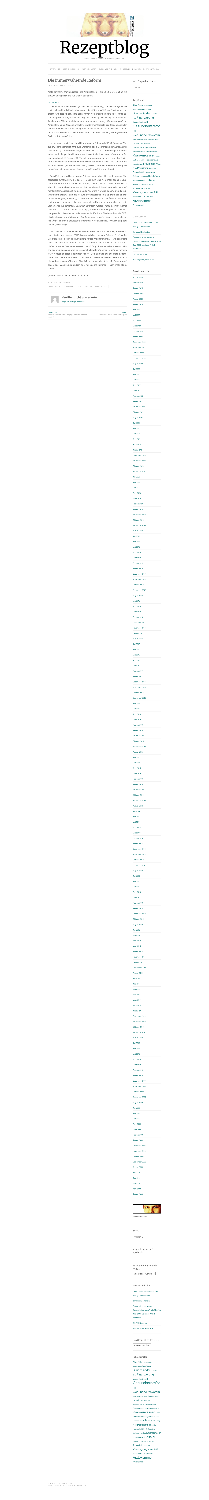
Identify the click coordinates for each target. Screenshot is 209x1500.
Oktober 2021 (138, 412)
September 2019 (139, 525)
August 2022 (138, 363)
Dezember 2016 (139, 681)
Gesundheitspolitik (140, 122)
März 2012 (137, 946)
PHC (135, 168)
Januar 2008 (138, 1194)
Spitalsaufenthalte (140, 176)
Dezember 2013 (139, 849)
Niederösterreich (138, 164)
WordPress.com (79, 1485)
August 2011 (138, 973)
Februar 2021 (138, 444)
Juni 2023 (136, 309)
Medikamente (137, 160)
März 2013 (137, 897)
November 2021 (139, 406)
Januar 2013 (138, 908)
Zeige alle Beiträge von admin (73, 301)
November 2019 (139, 514)
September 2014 (139, 800)
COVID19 (154, 113)
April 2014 (137, 827)
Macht (158, 156)
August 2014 (138, 805)
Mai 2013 (136, 886)
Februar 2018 (138, 617)
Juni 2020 (136, 482)
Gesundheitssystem (146, 135)
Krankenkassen (101, 286)
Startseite (55, 69)
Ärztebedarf (149, 197)
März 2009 (137, 1129)
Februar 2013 (138, 903)
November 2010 (139, 1021)
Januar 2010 (138, 1075)
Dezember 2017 (139, 622)
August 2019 (138, 530)
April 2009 (137, 1124)
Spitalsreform (154, 175)
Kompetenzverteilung (151, 151)
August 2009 (138, 1102)
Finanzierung (145, 117)
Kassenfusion (151, 147)
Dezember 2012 (139, 913)
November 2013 (139, 854)
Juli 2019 (136, 536)
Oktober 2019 (138, 520)
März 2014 (137, 832)
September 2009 (139, 1097)
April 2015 (137, 768)
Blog (67, 282)
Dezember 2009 (139, 1080)
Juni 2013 (136, 881)
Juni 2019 (136, 541)
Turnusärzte (138, 188)
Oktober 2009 (138, 1091)
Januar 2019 (138, 568)
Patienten (150, 163)
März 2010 (137, 1064)
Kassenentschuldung (140, 147)
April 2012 (137, 940)
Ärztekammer (68, 286)
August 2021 (138, 417)
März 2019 (137, 557)
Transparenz (144, 184)
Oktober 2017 (138, 633)
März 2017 (137, 665)
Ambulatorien (54, 286)
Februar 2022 (138, 396)
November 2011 (139, 956)
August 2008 (138, 1167)
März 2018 (137, 611)
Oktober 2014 (138, 795)
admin (70, 85)
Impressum (125, 69)
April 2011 (137, 994)
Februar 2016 (138, 725)
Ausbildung (146, 109)
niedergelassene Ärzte (150, 160)
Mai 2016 (136, 708)
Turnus (151, 184)
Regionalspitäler (139, 172)
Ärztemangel (138, 205)
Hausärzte (138, 143)
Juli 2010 (136, 1043)
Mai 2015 (136, 762)
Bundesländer (141, 113)
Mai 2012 (136, 935)
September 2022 (139, 358)
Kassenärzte (138, 151)
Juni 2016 (136, 703)
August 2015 (138, 751)
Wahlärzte (136, 196)
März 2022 (137, 390)
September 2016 (139, 698)
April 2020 (137, 493)
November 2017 (139, 627)
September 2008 (139, 1161)
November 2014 (139, 789)
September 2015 (139, 746)
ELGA (134, 118)
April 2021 (137, 439)
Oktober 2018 (138, 584)
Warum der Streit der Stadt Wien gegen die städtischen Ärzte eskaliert (67, 314)
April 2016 (137, 714)
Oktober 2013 (138, 859)
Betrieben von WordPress (60, 1483)
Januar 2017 (138, 676)
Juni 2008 (136, 1178)
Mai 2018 (136, 600)
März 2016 (137, 719)
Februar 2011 (138, 1005)
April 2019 (137, 552)
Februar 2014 (138, 838)
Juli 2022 (136, 369)
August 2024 (138, 299)
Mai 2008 (136, 1183)
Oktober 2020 (138, 466)
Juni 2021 (136, 428)
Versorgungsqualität (145, 192)
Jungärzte (146, 143)
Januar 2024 (138, 304)
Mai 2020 (136, 487)
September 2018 (139, 590)
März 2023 (137, 325)
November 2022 (139, 347)
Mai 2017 (136, 654)
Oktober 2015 (138, 741)
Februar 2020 (138, 503)
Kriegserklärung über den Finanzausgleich (113, 313)
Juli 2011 (136, 978)
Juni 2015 (136, 757)
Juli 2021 (136, 423)
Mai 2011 (136, 989)
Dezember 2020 (139, 455)
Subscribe (136, 184)
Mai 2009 (136, 1118)
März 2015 (137, 773)
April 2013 (137, 892)
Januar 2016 (138, 730)
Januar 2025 (138, 288)
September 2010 (139, 1032)
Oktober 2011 (138, 962)
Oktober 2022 (138, 352)
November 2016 (139, 687)
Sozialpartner (150, 172)
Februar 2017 (138, 671)
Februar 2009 (138, 1134)
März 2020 (137, 498)
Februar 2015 (138, 778)
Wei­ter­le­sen (53, 102)
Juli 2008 (136, 1172)
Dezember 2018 (139, 573)
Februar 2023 (138, 331)
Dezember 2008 (139, 1145)
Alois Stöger (138, 105)
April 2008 (137, 1188)
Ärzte (142, 196)
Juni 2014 (136, 816)
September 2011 (139, 967)
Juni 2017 (136, 649)
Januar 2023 (138, 336)
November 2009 (139, 1086)
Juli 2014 (136, 811)
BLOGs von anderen (108, 69)
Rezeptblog (104, 47)
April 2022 (137, 385)
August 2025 (138, 277)
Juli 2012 (136, 929)
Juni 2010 (136, 1048)
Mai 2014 (136, 822)
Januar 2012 (138, 951)
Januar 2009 (138, 1140)
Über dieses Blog (71, 69)
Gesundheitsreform (84, 286)
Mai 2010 (136, 1054)
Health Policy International (145, 69)
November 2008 (139, 1151)
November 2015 (139, 735)
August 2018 (138, 595)
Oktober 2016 (138, 692)
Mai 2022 (136, 379)
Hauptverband (153, 139)
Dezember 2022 (139, 342)
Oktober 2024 (138, 293)
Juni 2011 (136, 983)
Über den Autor (89, 69)
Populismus (143, 168)
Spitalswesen (138, 180)
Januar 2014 (138, 843)
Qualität (153, 168)
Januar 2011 (138, 1010)
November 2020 (139, 460)
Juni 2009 (136, 1113)
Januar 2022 (138, 401)
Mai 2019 (136, 547)
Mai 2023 (136, 315)
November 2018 (139, 579)
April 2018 (137, 606)
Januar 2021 (138, 449)
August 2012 (138, 924)
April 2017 (137, 660)
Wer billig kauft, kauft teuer (143, 259)
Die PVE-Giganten (140, 254)
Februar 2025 (138, 282)
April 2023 (137, 320)
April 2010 (137, 1059)
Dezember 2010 (139, 1016)
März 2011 (137, 1000)
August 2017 (138, 638)
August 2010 (138, 1037)
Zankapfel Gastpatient (141, 232)
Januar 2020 (138, 509)
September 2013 (139, 865)
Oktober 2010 (138, 1027)
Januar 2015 (138, 784)
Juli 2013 (136, 876)
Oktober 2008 (138, 1156)
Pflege (158, 164)
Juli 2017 (136, 644)
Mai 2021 (136, 433)
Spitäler (149, 180)
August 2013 (138, 870)
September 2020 (139, 471)
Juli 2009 (136, 1107)
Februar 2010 (138, 1070)
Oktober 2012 (138, 919)
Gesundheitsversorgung (140, 139)
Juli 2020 (136, 476)
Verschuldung (149, 188)
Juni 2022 (136, 374)
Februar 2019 (138, 563)
